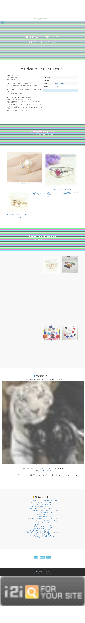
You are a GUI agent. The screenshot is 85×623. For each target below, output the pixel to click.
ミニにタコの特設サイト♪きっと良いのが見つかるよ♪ (42, 510)
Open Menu (2, 22)
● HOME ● (42, 557)
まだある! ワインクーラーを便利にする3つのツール (42, 532)
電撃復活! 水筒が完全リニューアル (42, 506)
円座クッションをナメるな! (42, 534)
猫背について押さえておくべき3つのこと (42, 508)
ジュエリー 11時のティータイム (63, 83)
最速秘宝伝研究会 (42, 514)
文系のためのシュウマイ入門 (42, 526)
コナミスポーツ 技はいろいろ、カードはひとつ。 (42, 518)
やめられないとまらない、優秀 (42, 528)
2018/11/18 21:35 (45, 465)
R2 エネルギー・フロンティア (42, 37)
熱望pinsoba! (42, 538)
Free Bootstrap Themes (38, 573)
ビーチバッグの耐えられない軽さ (42, 504)
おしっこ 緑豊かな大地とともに (42, 516)
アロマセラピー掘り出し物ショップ (42, 512)
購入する (61, 91)
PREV (36, 557)
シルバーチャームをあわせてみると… (42, 502)
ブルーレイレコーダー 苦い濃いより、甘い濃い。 (42, 520)
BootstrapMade (48, 573)
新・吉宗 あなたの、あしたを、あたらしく (43, 536)
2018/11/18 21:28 (46, 477)
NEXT (48, 557)
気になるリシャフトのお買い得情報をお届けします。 (42, 500)
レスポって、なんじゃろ (42, 524)
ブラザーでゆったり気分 (42, 522)
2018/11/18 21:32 (46, 471)
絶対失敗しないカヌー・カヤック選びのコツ (42, 530)
